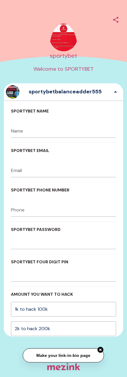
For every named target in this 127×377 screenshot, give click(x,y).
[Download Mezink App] (63, 366)
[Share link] (115, 19)
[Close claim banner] (101, 350)
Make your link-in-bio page (64, 355)
